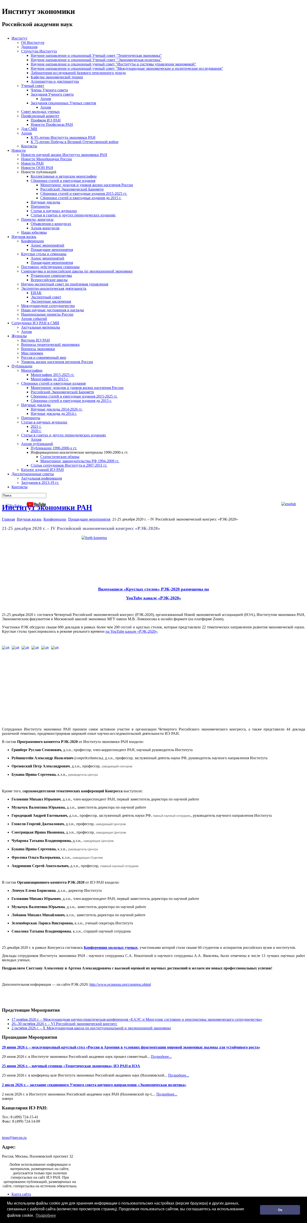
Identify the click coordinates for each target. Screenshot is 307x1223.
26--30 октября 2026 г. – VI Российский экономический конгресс (64, 1024)
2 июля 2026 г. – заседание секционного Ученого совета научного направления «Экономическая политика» (94, 1085)
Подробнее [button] (46, 1215)
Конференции (54, 519)
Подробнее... (161, 1057)
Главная (8, 519)
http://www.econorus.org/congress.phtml (120, 984)
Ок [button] (280, 1210)
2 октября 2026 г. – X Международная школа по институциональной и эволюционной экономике (91, 1028)
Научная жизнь (29, 519)
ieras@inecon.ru (14, 1138)
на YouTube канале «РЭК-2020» (131, 631)
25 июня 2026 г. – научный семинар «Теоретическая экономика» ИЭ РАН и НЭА (71, 1066)
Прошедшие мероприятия (89, 519)
